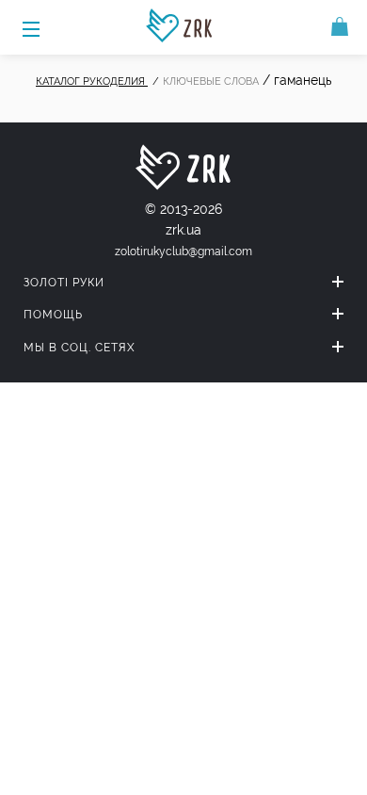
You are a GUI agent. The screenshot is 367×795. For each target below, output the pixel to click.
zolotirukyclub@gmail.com (183, 251)
